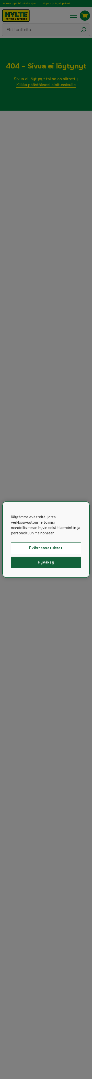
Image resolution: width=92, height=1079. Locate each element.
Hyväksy (46, 562)
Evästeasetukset (46, 548)
